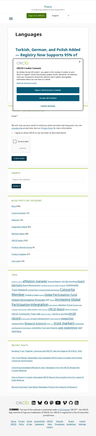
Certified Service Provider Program (53, 285)
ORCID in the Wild (60, 314)
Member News (18, 233)
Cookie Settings (82, 423)
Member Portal (65, 305)
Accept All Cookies (48, 98)
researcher (67, 318)
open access (22, 309)
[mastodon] (51, 404)
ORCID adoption (43, 309)
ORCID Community (71, 309)
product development (40, 318)
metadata (15, 309)
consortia (33, 289)
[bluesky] (39, 404)
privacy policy (25, 319)
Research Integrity (35, 323)
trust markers (64, 323)
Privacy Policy (47, 128)
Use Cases (16, 261)
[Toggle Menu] (11, 18)
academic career (17, 282)
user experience (67, 327)
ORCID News (17, 240)
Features (15, 220)
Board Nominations (32, 285)
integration (39, 304)
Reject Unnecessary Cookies (48, 90)
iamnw (52, 300)
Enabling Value (32, 295)
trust (51, 324)
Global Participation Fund (60, 295)
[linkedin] (33, 404)
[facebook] (46, 404)
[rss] (77, 404)
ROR (48, 324)
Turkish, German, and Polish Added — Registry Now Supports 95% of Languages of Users (47, 55)
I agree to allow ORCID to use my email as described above (40, 133)
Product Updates (19, 254)
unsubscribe (17, 128)
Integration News (19, 227)
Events (41, 295)
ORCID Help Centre (50, 424)
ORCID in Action (46, 314)
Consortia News (19, 213)
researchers (18, 323)
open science (32, 309)
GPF (48, 299)
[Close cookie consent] (79, 61)
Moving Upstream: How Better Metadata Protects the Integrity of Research (44, 387)
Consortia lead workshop (48, 290)
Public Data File (55, 319)
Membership (77, 305)
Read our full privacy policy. (27, 83)
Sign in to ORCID (36, 15)
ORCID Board (56, 309)
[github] (71, 404)
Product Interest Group (22, 247)
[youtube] (58, 404)
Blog (14, 206)
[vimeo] (65, 404)
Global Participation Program (28, 299)
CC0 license (64, 409)
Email (15, 116)
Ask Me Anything (69, 281)
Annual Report (54, 281)
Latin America (53, 305)
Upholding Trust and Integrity (45, 328)
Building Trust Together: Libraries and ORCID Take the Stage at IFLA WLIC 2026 (47, 351)
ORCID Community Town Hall (26, 313)
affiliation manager (35, 281)
